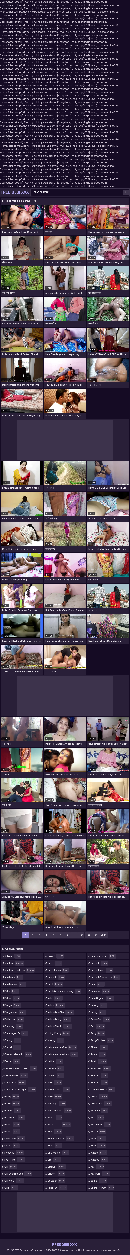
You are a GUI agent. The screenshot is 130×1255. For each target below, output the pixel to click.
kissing (55, 1040)
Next (104, 935)
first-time (14, 1159)
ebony (11, 1096)
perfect (99, 963)
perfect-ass (101, 970)
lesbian (56, 1068)
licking (55, 1075)
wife (98, 1138)
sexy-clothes (102, 1040)
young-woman (102, 1187)
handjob (56, 977)
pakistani (57, 1187)
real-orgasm (102, 998)
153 (81, 935)
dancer (12, 1061)
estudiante (14, 1117)
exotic (11, 1124)
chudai (12, 1047)
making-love (58, 1089)
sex (97, 1026)
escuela (12, 1110)
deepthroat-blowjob (19, 1089)
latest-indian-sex (62, 1047)
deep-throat (15, 1075)
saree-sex (100, 1019)
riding (98, 1012)
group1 (55, 956)
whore (98, 1131)
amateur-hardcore (19, 970)
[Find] (126, 192)
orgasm (56, 1166)
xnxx (98, 1145)
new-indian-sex (60, 1138)
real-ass (100, 991)
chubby (12, 1040)
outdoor (56, 1180)
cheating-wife (16, 1033)
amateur (13, 963)
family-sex (14, 1138)
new (55, 1131)
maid (54, 1082)
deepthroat (15, 1082)
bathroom (13, 1019)
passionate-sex (103, 956)
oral (54, 1159)
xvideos (99, 1159)
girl (10, 1166)
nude (54, 1145)
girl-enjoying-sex (17, 1173)
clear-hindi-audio (17, 1054)
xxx (97, 1166)
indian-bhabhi (59, 1026)
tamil (98, 1061)
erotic (11, 1103)
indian (56, 1005)
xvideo (98, 1152)
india (55, 998)
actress (12, 956)
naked (55, 1117)
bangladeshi (14, 1012)
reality (98, 1005)
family (11, 1131)
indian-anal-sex (60, 1012)
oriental (56, 1173)
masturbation (59, 1110)
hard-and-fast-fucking (64, 991)
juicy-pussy (58, 1033)
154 (88, 935)
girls (10, 1187)
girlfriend (13, 1180)
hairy (54, 963)
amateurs (13, 977)
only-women (58, 1152)
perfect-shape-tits (105, 977)
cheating (13, 1026)
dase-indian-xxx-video (20, 1068)
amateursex (14, 984)
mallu (54, 1096)
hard (55, 984)
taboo (98, 1054)
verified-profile (102, 1089)
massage (56, 1103)
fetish (11, 1145)
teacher (99, 1075)
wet (97, 1117)
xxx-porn (100, 1173)
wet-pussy (101, 1124)
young (99, 1180)
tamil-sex (100, 1068)
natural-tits (59, 1124)
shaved (99, 1047)
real (97, 984)
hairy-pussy (58, 970)
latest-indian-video (62, 1054)
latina (55, 1061)
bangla (12, 1005)
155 (95, 935)
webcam (99, 1110)
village (99, 1096)
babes (11, 998)
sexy (98, 1033)
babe (11, 991)
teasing (99, 1082)
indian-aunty (59, 1019)
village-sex (101, 1103)
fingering (13, 1152)
